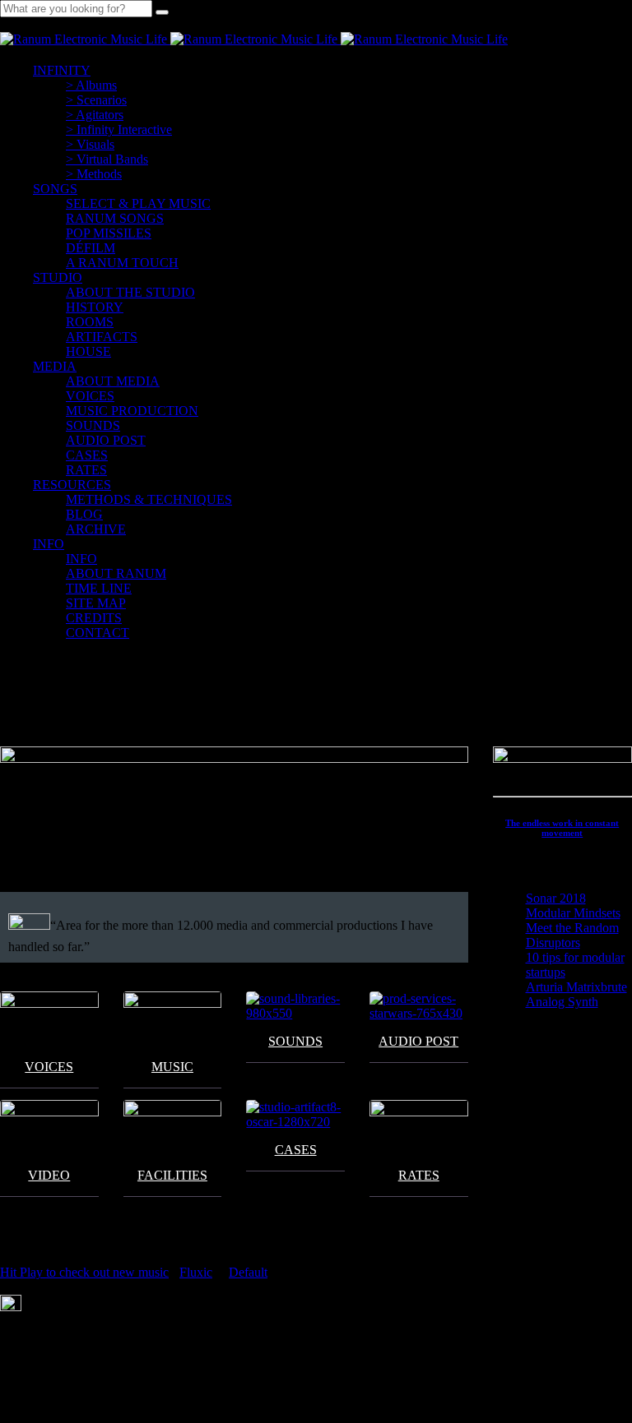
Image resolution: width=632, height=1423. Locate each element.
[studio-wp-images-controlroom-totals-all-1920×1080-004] (172, 1127)
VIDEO (49, 1175)
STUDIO (57, 277)
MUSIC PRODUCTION (132, 411)
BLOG (84, 514)
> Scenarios (96, 100)
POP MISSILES (108, 233)
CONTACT (97, 633)
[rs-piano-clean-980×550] (172, 1018)
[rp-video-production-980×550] (49, 1127)
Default (248, 1272)
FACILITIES (172, 1175)
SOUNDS (93, 425)
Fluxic (195, 1272)
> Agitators (94, 115)
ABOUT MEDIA (113, 381)
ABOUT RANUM (116, 573)
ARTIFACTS (101, 337)
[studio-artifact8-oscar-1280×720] (295, 1115)
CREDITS (94, 618)
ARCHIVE (96, 529)
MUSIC (172, 1067)
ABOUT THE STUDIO (130, 292)
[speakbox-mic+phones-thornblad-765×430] (49, 1018)
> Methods (94, 174)
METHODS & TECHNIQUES (149, 499)
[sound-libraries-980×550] (295, 1006)
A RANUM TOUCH (122, 263)
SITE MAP (96, 603)
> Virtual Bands (107, 159)
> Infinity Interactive (119, 129)
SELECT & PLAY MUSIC (138, 203)
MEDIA (55, 366)
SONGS (55, 189)
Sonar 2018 (556, 898)
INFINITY (62, 70)
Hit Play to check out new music (84, 1272)
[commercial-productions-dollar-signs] (418, 1127)
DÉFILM (90, 248)
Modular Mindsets (573, 913)
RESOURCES (72, 485)
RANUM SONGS (115, 218)
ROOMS (90, 322)
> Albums (91, 85)
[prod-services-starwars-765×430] (418, 1006)
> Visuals (90, 144)
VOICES (90, 396)
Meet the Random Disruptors (572, 935)
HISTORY (94, 307)
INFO (48, 544)
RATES (418, 1175)
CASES (87, 455)
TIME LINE (99, 588)
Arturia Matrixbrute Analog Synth (576, 994)
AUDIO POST (106, 440)
